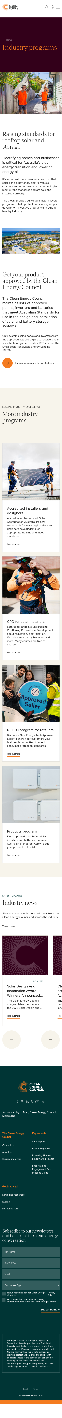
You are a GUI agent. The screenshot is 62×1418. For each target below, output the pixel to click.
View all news (8, 926)
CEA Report (38, 1141)
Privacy (35, 1389)
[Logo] (31, 1087)
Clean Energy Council (29, 1395)
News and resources (13, 1194)
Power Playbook (41, 1148)
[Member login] (52, 7)
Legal (25, 1389)
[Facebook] (17, 1101)
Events (6, 1201)
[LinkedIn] (27, 1101)
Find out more (13, 544)
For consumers (10, 1208)
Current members (11, 1159)
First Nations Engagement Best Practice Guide (41, 1169)
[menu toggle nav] (58, 7)
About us (7, 1152)
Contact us (8, 1145)
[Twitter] (32, 1101)
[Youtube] (37, 1101)
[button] (50, 1039)
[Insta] (22, 1101)
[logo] (10, 7)
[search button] (46, 7)
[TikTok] (43, 1101)
